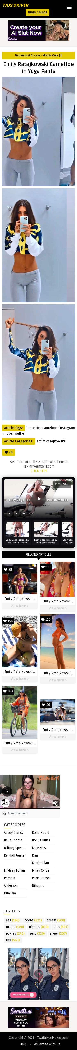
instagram (67, 428)
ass (13, 920)
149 (10, 691)
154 (10, 621)
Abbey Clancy (13, 833)
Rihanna (38, 886)
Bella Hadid (40, 833)
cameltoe (49, 428)
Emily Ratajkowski (51, 441)
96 (48, 705)
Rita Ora (10, 893)
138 (48, 567)
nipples (39, 927)
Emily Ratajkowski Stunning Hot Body (33, 599)
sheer (58, 934)
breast (56, 920)
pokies (15, 934)
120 (48, 619)
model (8, 433)
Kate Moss (39, 848)
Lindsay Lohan (14, 871)
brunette (33, 428)
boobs (33, 920)
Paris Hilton (41, 878)
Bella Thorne (13, 840)
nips (61, 927)
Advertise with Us (47, 1044)
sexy (37, 934)
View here (19, 606)
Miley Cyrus (40, 871)
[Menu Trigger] (69, 7)
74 (11, 452)
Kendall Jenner (15, 856)
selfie (19, 433)
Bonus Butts (41, 840)
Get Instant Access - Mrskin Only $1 (38, 55)
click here (39, 471)
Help (23, 1044)
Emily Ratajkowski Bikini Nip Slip (29, 672)
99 (10, 570)
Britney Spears (14, 848)
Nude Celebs (37, 12)
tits (13, 940)
